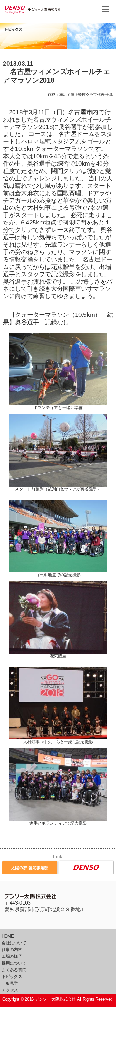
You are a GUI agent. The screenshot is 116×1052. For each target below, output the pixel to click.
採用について (14, 963)
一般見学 (10, 983)
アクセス (10, 990)
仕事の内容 (12, 949)
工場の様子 (12, 956)
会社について (14, 942)
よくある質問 (14, 969)
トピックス (12, 976)
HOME (8, 936)
